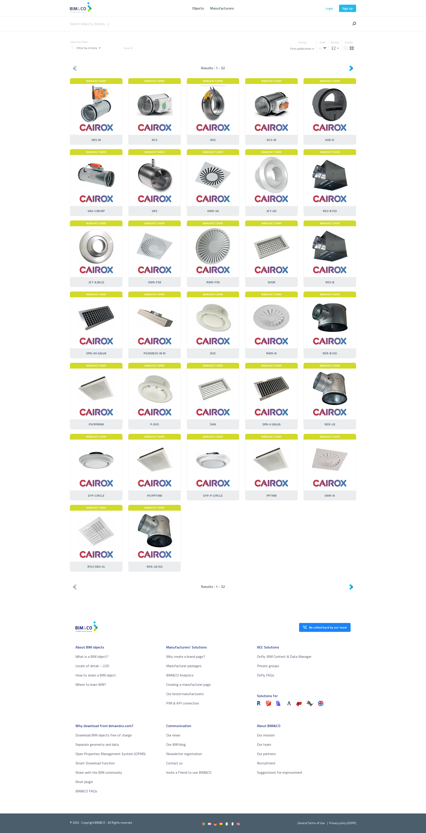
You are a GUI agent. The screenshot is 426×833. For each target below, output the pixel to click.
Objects (198, 8)
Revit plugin (84, 781)
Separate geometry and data (97, 744)
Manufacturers (222, 8)
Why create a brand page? (185, 656)
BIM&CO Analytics (179, 675)
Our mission (266, 735)
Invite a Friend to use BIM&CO (188, 772)
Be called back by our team (328, 627)
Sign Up (347, 8)
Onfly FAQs (265, 675)
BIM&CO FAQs (86, 791)
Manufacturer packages (183, 665)
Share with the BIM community (98, 772)
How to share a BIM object (95, 675)
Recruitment (266, 763)
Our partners (266, 753)
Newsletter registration (184, 753)
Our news (173, 735)
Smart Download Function (95, 763)
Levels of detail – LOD (92, 665)
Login (329, 8)
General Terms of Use (311, 823)
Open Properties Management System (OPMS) (110, 753)
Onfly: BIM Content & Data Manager (284, 656)
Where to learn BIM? (90, 684)
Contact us (174, 763)
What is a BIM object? (91, 656)
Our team (264, 744)
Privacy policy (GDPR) (342, 823)
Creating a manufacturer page (188, 684)
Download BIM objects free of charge (103, 735)
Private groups (268, 665)
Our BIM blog (176, 744)
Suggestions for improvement (279, 772)
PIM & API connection (182, 703)
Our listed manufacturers (185, 693)
